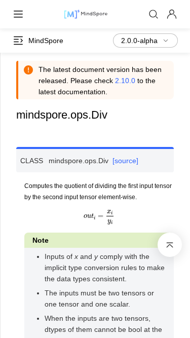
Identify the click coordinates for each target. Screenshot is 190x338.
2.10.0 (125, 81)
